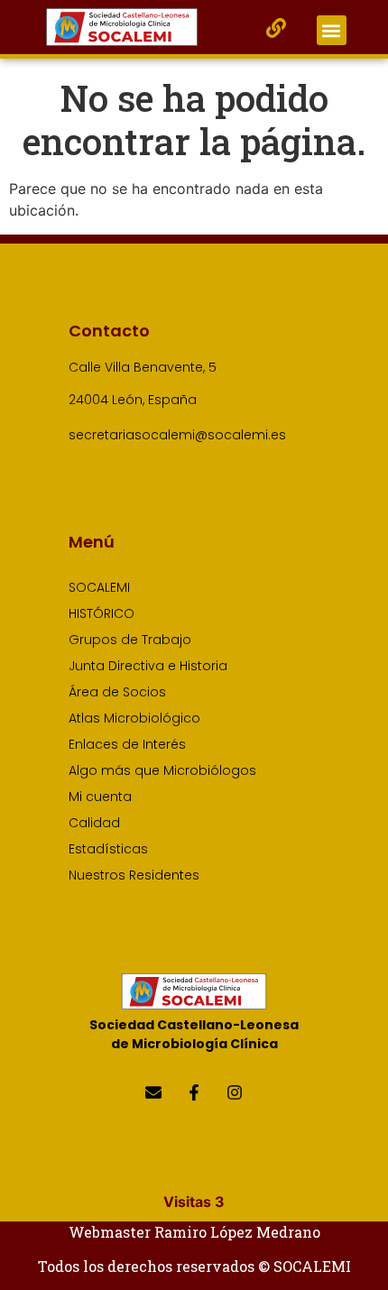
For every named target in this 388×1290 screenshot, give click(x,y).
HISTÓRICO (101, 613)
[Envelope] (153, 1092)
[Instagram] (235, 1092)
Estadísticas (108, 849)
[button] (331, 30)
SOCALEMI (99, 587)
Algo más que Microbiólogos (162, 770)
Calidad (94, 823)
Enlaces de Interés (127, 744)
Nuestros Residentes (134, 875)
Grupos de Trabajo (130, 640)
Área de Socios (117, 692)
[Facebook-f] (193, 1092)
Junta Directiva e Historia (148, 666)
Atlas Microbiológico (134, 718)
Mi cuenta (100, 797)
